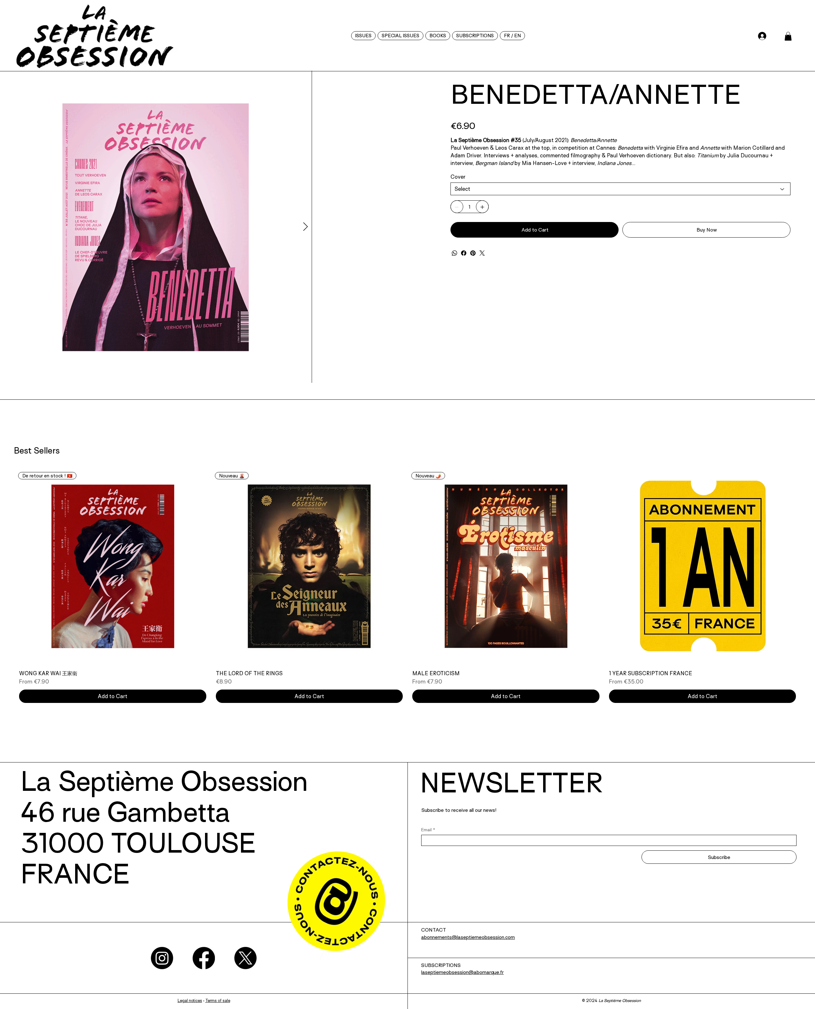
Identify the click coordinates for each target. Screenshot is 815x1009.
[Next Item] (433, 291)
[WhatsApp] (454, 253)
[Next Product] (812, 694)
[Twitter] (482, 253)
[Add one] (482, 207)
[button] (512, 35)
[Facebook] (464, 253)
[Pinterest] (473, 253)
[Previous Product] (3, 694)
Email (428, 958)
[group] (407, 716)
